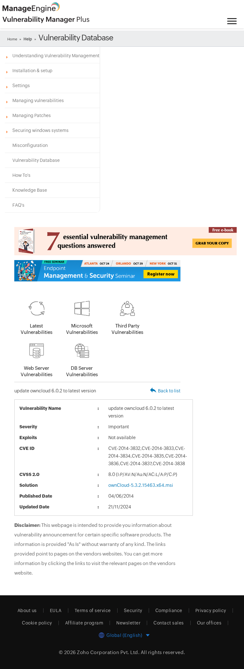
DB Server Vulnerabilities (82, 371)
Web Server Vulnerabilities (36, 371)
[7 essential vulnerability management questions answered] (97, 241)
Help (28, 39)
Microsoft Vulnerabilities (82, 329)
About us (27, 610)
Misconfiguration (30, 145)
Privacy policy (210, 610)
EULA (56, 610)
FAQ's (18, 205)
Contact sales (168, 623)
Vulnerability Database (36, 160)
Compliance (168, 610)
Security (133, 610)
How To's (21, 175)
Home (12, 39)
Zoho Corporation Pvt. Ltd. (108, 652)
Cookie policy (37, 623)
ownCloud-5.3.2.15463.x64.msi (140, 485)
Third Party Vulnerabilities (127, 329)
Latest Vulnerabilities (36, 329)
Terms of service (93, 610)
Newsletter (128, 623)
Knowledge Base (29, 190)
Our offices (209, 623)
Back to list (169, 390)
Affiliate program (84, 623)
